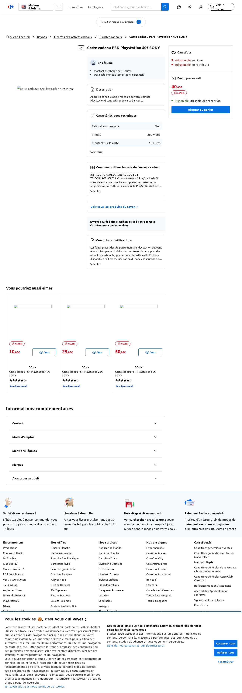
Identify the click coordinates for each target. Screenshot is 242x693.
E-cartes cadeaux (110, 37)
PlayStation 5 (11, 600)
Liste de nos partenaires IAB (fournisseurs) (135, 645)
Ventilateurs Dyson (14, 579)
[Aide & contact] (179, 7)
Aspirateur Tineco (13, 590)
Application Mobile (110, 547)
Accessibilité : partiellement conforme (211, 592)
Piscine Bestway (60, 595)
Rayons (42, 37)
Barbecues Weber (61, 553)
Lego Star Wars (59, 611)
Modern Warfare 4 (13, 569)
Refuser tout (225, 652)
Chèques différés (13, 553)
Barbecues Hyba (60, 563)
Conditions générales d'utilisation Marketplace (214, 554)
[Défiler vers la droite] (160, 343)
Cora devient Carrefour (160, 590)
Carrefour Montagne (158, 574)
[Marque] (155, 464)
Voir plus (96, 152)
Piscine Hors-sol (60, 584)
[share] (81, 48)
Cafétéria (151, 584)
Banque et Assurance (111, 590)
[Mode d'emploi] (155, 437)
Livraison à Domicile (111, 563)
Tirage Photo (107, 611)
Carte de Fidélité (109, 553)
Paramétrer (226, 661)
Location (104, 595)
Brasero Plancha (60, 547)
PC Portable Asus (13, 574)
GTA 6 (6, 606)
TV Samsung (10, 584)
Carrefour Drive (108, 558)
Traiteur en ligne (108, 579)
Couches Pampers (61, 574)
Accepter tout (226, 643)
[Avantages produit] (155, 478)
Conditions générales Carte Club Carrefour (213, 578)
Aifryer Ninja (58, 579)
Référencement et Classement (212, 585)
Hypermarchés (155, 547)
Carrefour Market (156, 553)
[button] (59, 7)
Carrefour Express (156, 563)
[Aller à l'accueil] (11, 7)
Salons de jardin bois (63, 569)
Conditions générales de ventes (213, 547)
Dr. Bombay (9, 558)
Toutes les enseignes (158, 595)
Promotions (10, 547)
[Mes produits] (190, 7)
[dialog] (121, 652)
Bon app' (151, 579)
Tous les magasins (156, 600)
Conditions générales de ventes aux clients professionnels (215, 569)
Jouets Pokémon (61, 600)
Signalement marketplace (209, 600)
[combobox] (140, 7)
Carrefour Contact (157, 569)
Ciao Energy (10, 563)
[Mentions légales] (155, 451)
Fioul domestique (109, 584)
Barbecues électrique (16, 611)
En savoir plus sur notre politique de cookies (35, 686)
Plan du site (201, 605)
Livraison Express (109, 574)
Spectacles (105, 600)
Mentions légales (204, 562)
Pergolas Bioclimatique (65, 558)
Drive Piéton (106, 569)
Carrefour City (154, 558)
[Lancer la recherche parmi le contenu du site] (165, 6)
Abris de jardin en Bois (64, 606)
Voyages (104, 606)
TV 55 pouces (59, 590)
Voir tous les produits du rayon (112, 206)
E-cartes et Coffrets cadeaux (73, 37)
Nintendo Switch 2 (14, 595)
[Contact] (155, 423)
